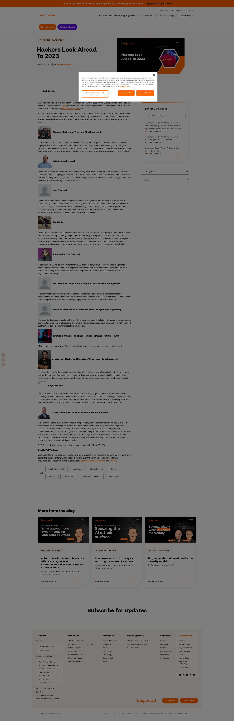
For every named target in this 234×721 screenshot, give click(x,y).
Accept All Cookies (145, 93)
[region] (117, 87)
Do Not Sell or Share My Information (95, 94)
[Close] (154, 75)
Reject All (126, 93)
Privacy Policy (125, 86)
